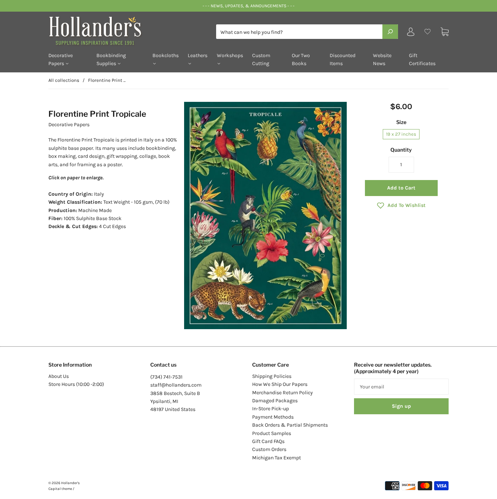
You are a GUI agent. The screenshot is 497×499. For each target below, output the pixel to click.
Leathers (197, 55)
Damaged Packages (275, 401)
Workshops (230, 55)
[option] (265, 216)
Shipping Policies (271, 376)
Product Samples (271, 433)
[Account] (410, 33)
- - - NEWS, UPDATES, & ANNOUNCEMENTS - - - (248, 5)
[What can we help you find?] (307, 32)
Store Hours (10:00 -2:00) (76, 384)
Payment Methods (273, 417)
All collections (63, 80)
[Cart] (445, 32)
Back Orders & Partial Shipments (290, 425)
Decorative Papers (60, 59)
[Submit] (390, 31)
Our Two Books (301, 59)
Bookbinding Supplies (111, 59)
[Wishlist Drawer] (428, 32)
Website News (382, 59)
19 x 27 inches (401, 134)
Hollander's (70, 483)
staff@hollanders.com (176, 385)
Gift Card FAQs (268, 441)
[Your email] (401, 387)
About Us (58, 376)
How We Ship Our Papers (279, 384)
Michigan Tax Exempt (276, 458)
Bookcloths (165, 55)
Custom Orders (269, 449)
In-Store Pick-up (270, 409)
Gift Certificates (422, 59)
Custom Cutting (261, 59)
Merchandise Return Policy (282, 393)
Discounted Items (342, 59)
